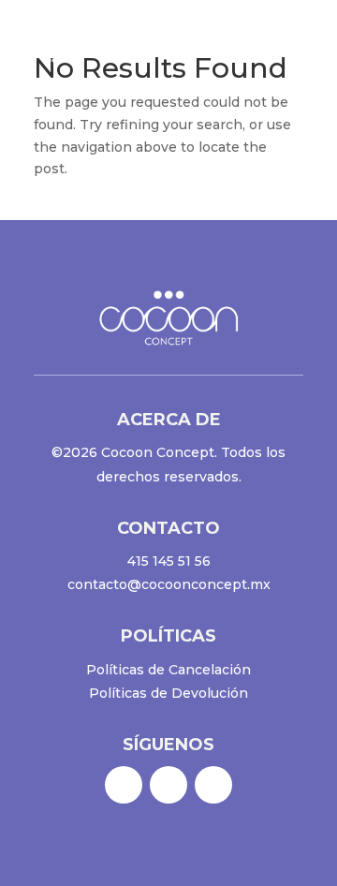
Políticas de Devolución (168, 693)
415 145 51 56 (169, 561)
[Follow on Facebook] (123, 785)
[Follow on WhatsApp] (213, 785)
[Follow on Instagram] (168, 785)
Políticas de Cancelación (168, 669)
